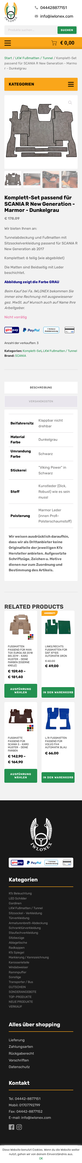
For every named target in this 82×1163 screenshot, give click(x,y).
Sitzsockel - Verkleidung (25, 913)
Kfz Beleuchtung (20, 893)
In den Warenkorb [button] (58, 692)
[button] (70, 103)
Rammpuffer (17, 972)
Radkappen (16, 948)
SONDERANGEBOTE (22, 992)
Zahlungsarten (21, 1047)
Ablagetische (18, 943)
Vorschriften (19, 1060)
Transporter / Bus (21, 982)
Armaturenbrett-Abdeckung (28, 923)
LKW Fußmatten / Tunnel (34, 58)
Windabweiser (18, 967)
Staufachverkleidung (23, 933)
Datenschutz (19, 1067)
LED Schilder (18, 898)
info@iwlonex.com (56, 16)
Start (8, 58)
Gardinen (15, 903)
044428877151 (53, 7)
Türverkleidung (19, 918)
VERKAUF (15, 1006)
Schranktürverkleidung (25, 928)
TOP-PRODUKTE (20, 997)
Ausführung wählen (20, 691)
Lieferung (17, 1040)
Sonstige (15, 977)
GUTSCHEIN (17, 987)
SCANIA (20, 356)
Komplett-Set (32, 351)
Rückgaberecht (21, 1053)
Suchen (67, 30)
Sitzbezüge (16, 938)
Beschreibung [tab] (41, 387)
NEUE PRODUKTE (21, 1002)
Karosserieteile (19, 962)
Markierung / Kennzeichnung (29, 957)
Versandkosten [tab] (41, 401)
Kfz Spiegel (16, 952)
